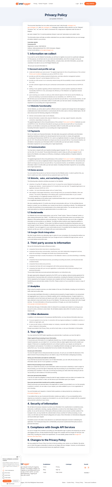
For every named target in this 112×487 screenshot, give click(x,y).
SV (82, 3)
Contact (51, 3)
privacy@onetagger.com (46, 50)
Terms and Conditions (35, 74)
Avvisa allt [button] (15, 481)
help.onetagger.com (46, 27)
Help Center (59, 472)
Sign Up (58, 469)
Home (44, 466)
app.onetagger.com (33, 27)
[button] (11, 483)
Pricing (35, 3)
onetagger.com (71, 25)
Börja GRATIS (90, 3)
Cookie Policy (70, 482)
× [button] (18, 456)
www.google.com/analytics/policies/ (37, 304)
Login (77, 3)
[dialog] (11, 470)
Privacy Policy (79, 482)
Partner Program (42, 3)
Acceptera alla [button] (7, 481)
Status (63, 482)
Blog (44, 469)
